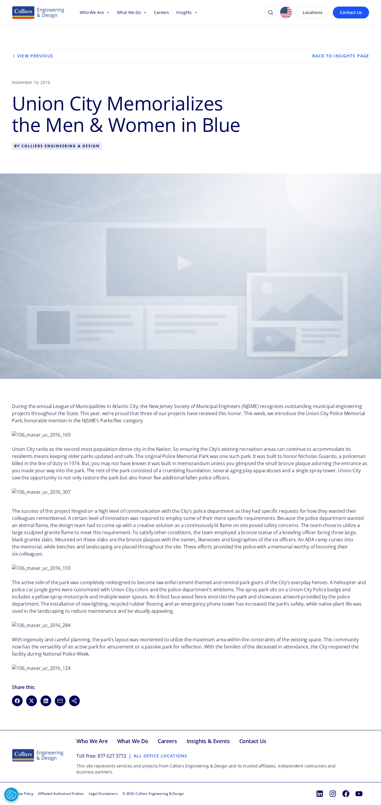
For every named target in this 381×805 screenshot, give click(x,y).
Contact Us (351, 12)
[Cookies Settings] (11, 794)
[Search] (271, 12)
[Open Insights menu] (195, 12)
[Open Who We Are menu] (107, 12)
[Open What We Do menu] (144, 12)
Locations (312, 12)
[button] (74, 700)
